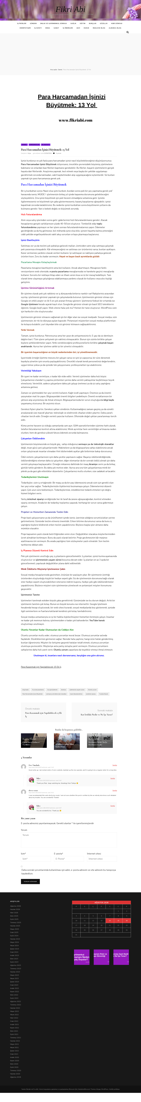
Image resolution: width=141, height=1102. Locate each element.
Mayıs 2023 (14, 975)
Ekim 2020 (14, 1064)
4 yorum (58, 153)
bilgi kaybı (26, 690)
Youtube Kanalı (103, 694)
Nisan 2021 (14, 1047)
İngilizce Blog (99, 28)
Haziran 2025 (15, 926)
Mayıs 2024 (14, 942)
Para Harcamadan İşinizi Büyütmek (32, 694)
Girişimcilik (34, 144)
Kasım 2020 (14, 1061)
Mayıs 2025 (14, 929)
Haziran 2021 (15, 1041)
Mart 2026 (14, 913)
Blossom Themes (90, 1089)
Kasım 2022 (14, 991)
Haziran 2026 (15, 909)
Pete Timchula (34, 765)
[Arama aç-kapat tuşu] (128, 32)
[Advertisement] (70, 53)
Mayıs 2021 (14, 1044)
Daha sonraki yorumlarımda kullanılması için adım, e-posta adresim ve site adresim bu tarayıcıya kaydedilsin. (68, 872)
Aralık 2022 (14, 988)
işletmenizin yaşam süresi (77, 690)
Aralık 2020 (14, 1057)
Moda (47, 28)
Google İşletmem (52, 690)
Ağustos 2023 (15, 965)
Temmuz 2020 (15, 1070)
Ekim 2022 (14, 995)
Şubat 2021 (14, 1051)
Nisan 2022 (14, 1015)
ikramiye (63, 690)
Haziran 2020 (15, 1074)
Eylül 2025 (14, 919)
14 (110, 921)
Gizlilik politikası (114, 1089)
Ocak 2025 (14, 932)
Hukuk (86, 28)
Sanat (56, 28)
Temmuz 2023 (15, 968)
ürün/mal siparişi (91, 694)
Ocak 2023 (14, 985)
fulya (29, 153)
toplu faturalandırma (76, 694)
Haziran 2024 (15, 939)
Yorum (24, 830)
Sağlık (73, 23)
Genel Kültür (95, 735)
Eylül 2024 (14, 936)
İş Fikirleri (21, 23)
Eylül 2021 (14, 1034)
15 (118, 921)
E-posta (58, 853)
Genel (24, 144)
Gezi (78, 28)
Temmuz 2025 (15, 922)
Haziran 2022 (15, 1008)
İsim (23, 853)
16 (126, 921)
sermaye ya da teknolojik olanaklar (56, 694)
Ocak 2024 (14, 952)
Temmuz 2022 (15, 1005)
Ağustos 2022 (15, 1001)
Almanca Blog (115, 28)
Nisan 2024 (14, 945)
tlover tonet (33, 790)
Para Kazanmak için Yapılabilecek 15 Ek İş (41, 666)
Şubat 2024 (14, 949)
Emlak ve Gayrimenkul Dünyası (53, 23)
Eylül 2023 (14, 962)
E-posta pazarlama (38, 690)
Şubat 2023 (14, 982)
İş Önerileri (68, 28)
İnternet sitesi (94, 853)
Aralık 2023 (14, 955)
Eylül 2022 (14, 998)
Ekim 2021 (14, 1031)
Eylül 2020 (14, 1067)
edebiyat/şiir (25, 28)
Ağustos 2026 (15, 906)
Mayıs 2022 (14, 1011)
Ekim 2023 (14, 959)
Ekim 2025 (14, 916)
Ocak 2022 (14, 1021)
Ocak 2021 (14, 1054)
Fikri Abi (70, 9)
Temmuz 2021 (15, 1038)
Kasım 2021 (14, 1028)
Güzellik (104, 23)
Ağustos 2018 (15, 1077)
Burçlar (92, 23)
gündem (33, 23)
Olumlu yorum (92, 690)
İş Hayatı (38, 28)
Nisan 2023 (14, 978)
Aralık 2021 (14, 1024)
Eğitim (82, 23)
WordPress (104, 1089)
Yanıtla (114, 765)
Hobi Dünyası (116, 23)
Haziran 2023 (15, 972)
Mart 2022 (14, 1018)
